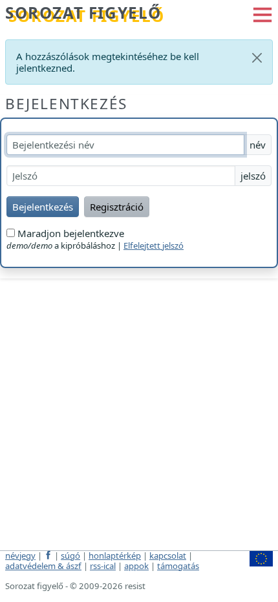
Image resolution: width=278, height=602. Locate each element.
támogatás (178, 566)
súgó (70, 555)
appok (136, 566)
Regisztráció (117, 206)
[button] (262, 13)
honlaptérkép (115, 555)
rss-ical (103, 566)
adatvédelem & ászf (43, 566)
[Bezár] (257, 58)
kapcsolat (167, 555)
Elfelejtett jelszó (153, 245)
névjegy (20, 555)
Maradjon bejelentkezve (69, 233)
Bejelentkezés (66, 104)
